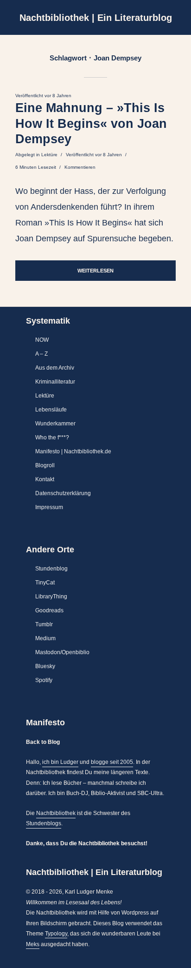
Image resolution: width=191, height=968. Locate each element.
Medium (45, 638)
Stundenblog (51, 568)
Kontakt (44, 479)
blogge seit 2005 (112, 762)
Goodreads (49, 610)
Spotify (43, 680)
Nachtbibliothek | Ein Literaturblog (95, 18)
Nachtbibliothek (56, 813)
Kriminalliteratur (55, 381)
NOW (42, 340)
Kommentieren (80, 167)
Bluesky (45, 666)
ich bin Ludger (60, 762)
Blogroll (45, 465)
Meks (32, 944)
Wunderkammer (55, 423)
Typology (56, 933)
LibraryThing (51, 596)
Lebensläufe (51, 409)
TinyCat (45, 582)
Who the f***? (52, 437)
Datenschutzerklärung (63, 493)
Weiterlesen (95, 270)
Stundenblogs (43, 823)
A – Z (41, 354)
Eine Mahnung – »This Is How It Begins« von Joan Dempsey (91, 123)
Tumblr (44, 624)
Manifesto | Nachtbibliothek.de (73, 451)
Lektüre (49, 154)
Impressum (49, 507)
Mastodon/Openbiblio (62, 652)
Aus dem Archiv (54, 368)
